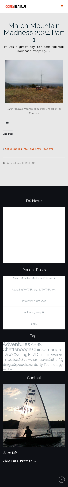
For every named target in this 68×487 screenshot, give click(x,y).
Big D (34, 323)
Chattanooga (17, 349)
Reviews (43, 359)
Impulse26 (13, 359)
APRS (25, 163)
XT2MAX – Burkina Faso (24, 232)
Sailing (56, 359)
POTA (30, 360)
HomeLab (55, 355)
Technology (53, 365)
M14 (25, 360)
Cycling (20, 354)
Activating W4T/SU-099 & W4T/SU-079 (29, 149)
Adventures (14, 163)
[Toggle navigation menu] (62, 6)
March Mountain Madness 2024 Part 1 (34, 32)
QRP (35, 359)
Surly (38, 364)
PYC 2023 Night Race (34, 301)
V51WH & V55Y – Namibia (25, 221)
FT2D (32, 163)
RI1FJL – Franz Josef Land (25, 209)
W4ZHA (7, 369)
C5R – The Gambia (19, 243)
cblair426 (10, 452)
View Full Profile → (19, 461)
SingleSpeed (14, 364)
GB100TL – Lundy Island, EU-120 (31, 254)
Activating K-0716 (34, 312)
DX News (34, 201)
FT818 (43, 355)
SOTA (29, 364)
